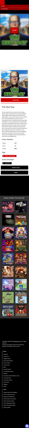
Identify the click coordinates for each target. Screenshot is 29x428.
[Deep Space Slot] (8, 259)
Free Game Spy (7, 377)
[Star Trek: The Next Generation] (8, 207)
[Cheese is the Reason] (21, 207)
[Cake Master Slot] (8, 272)
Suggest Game (7, 358)
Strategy (5, 384)
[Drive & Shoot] (8, 311)
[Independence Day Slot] (8, 233)
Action (4, 386)
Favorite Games (7, 369)
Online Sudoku (7, 407)
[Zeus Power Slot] (21, 233)
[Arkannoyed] (8, 298)
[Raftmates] (21, 298)
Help (4, 367)
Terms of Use (6, 365)
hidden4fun (7, 163)
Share (15, 172)
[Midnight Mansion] (8, 220)
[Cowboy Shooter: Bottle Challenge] (21, 311)
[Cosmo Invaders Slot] (8, 246)
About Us (5, 354)
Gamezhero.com (17, 341)
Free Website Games (8, 371)
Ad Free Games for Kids (9, 394)
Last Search (6, 382)
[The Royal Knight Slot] (21, 272)
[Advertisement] (14, 59)
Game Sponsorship (8, 360)
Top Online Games (7, 380)
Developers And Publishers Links (11, 375)
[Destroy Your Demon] (8, 285)
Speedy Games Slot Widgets (10, 392)
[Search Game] (27, 2)
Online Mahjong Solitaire (9, 403)
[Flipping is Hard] (21, 285)
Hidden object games (10, 156)
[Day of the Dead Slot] (21, 259)
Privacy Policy (6, 362)
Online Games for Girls (8, 401)
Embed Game (16, 167)
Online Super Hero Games (9, 398)
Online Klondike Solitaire (9, 405)
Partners (5, 373)
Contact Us (6, 356)
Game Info (16, 100)
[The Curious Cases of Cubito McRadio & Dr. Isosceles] (21, 220)
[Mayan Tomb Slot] (21, 246)
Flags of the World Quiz (9, 396)
